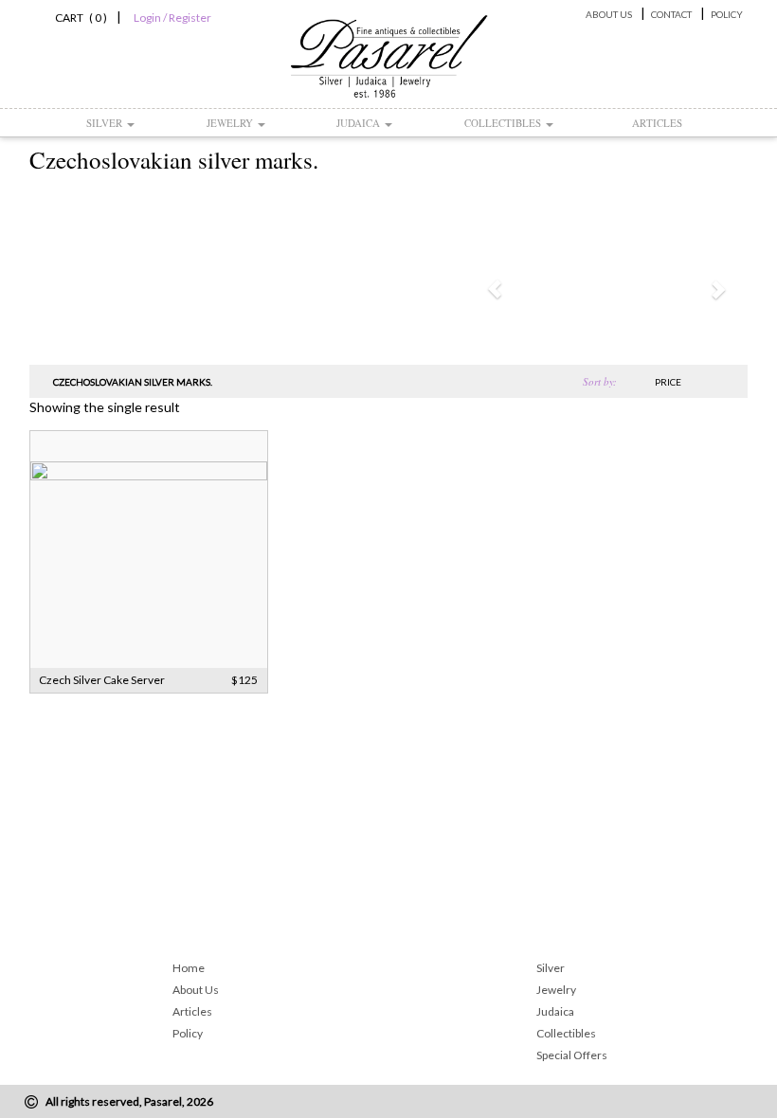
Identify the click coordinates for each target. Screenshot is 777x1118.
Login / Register (172, 17)
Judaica (359, 123)
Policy (727, 14)
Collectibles (504, 123)
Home (188, 968)
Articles (657, 123)
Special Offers (571, 1055)
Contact (671, 14)
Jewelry (231, 123)
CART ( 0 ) (78, 17)
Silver (105, 123)
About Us (609, 14)
